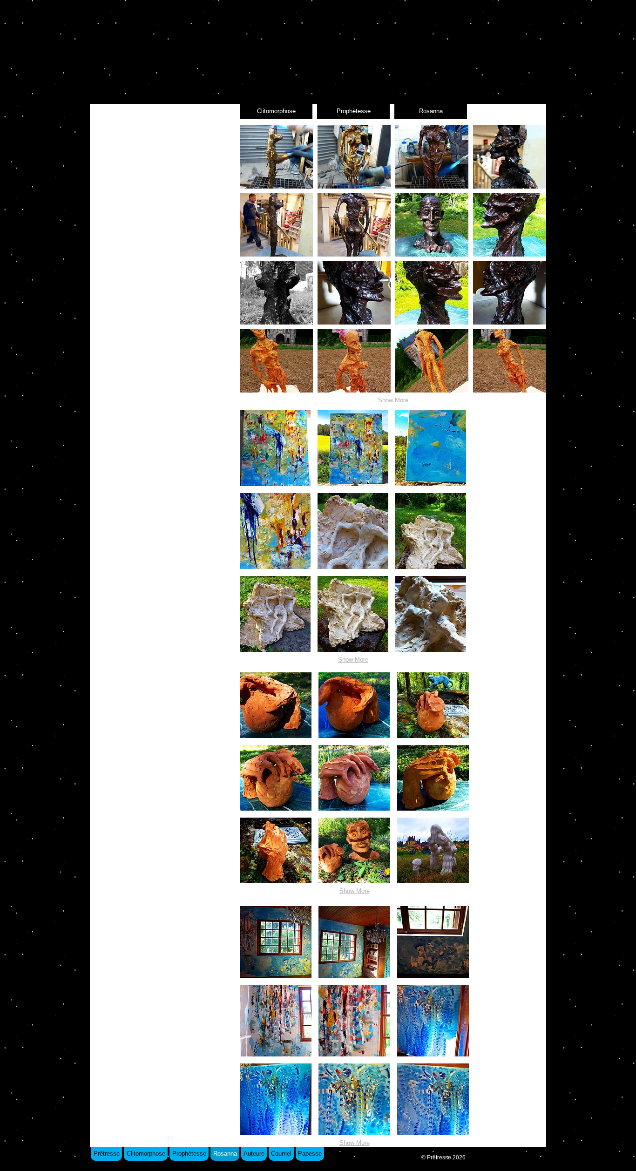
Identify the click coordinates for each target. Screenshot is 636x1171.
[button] (276, 157)
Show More (393, 400)
